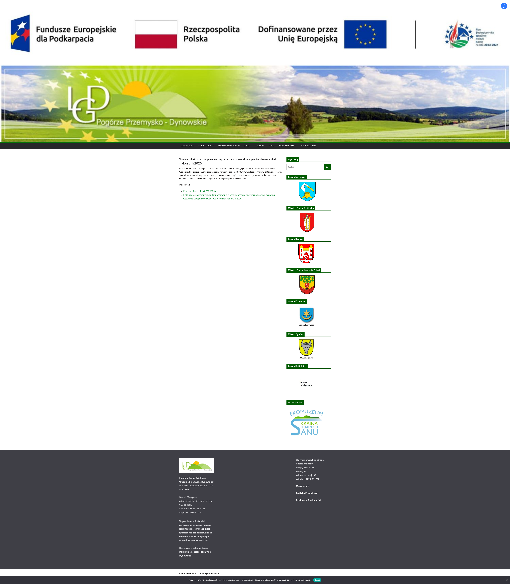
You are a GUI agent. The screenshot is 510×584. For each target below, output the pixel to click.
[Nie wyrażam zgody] (506, 580)
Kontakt (261, 145)
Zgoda (317, 580)
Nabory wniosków (227, 145)
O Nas (247, 145)
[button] (212, 146)
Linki (271, 145)
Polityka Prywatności (307, 493)
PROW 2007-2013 (308, 145)
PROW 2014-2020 (286, 145)
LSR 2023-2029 (204, 145)
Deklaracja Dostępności (308, 500)
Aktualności (187, 145)
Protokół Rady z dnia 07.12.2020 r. (199, 191)
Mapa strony (302, 486)
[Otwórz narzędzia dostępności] (504, 6)
